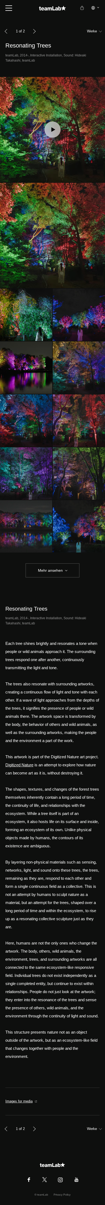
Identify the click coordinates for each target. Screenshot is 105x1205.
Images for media (19, 1101)
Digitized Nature (19, 765)
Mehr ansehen (50, 570)
